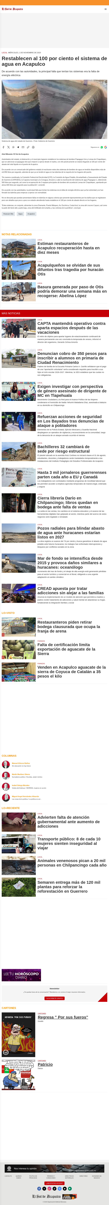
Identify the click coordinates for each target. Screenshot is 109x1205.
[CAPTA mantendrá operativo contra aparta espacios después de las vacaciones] (19, 332)
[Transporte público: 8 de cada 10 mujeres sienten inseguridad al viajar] (19, 843)
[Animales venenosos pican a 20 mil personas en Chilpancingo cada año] (19, 865)
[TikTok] (54, 1189)
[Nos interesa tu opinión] (54, 1169)
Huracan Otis (8, 214)
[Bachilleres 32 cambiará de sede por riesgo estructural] (19, 453)
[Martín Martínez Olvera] (6, 775)
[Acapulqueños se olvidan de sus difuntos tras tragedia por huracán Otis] (19, 270)
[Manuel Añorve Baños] (6, 764)
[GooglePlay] (70, 1189)
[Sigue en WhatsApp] (101, 147)
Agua (20, 214)
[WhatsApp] (13, 147)
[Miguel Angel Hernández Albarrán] (6, 797)
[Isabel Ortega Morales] (6, 786)
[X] (8, 147)
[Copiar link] (28, 147)
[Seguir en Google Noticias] (105, 147)
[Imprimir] (33, 147)
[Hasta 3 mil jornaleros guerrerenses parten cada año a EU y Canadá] (19, 479)
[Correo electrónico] (23, 147)
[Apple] (65, 1189)
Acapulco (31, 214)
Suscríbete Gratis (54, 998)
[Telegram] (18, 147)
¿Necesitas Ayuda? (54, 1183)
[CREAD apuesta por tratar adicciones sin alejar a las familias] (19, 595)
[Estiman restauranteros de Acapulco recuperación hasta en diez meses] (19, 248)
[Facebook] (3, 147)
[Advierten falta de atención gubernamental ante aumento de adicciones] (19, 822)
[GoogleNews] (60, 1189)
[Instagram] (49, 1189)
